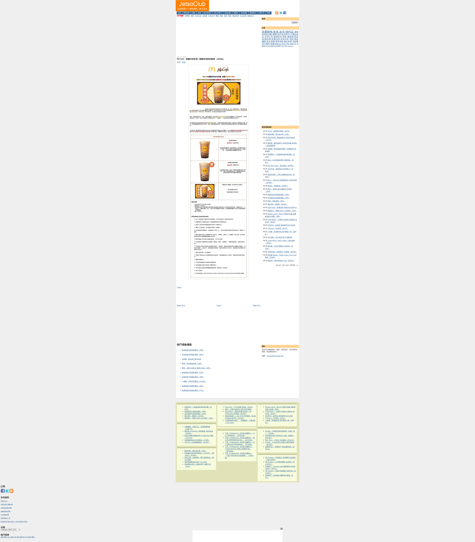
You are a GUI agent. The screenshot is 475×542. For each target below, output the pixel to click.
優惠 (2, 537)
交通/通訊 (244, 13)
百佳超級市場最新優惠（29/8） (279, 198)
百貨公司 (211, 16)
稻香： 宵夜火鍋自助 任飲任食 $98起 (238, 409)
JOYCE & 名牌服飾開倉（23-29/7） (197, 442)
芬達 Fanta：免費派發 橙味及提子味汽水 (282, 207)
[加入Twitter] (280, 14)
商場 (284, 44)
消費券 (187, 16)
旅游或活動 (267, 34)
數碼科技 (253, 13)
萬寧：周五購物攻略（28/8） (192, 364)
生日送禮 (243, 16)
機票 (217, 16)
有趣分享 (261, 13)
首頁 (179, 13)
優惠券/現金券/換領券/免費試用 (280, 38)
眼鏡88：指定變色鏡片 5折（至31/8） (281, 261)
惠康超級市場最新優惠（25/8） (193, 386)
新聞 (273, 41)
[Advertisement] (254, 5)
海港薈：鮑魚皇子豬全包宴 (191, 359)
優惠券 (236, 13)
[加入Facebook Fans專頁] (284, 14)
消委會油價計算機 (6, 508)
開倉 (221, 16)
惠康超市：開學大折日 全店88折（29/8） (282, 211)
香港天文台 (4, 501)
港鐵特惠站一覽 (5, 518)
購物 (193, 13)
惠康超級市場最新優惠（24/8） (193, 372)
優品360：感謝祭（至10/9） (278, 204)
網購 (275, 34)
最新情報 (187, 13)
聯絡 (268, 13)
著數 (5, 537)
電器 (225, 16)
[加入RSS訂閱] (276, 14)
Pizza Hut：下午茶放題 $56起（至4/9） (239, 407)
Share (179, 287)
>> (297, 265)
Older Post (256, 305)
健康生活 (250, 16)
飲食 (199, 13)
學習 (286, 46)
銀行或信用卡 (283, 34)
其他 (268, 41)
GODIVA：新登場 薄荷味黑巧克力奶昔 (281, 225)
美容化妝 (198, 16)
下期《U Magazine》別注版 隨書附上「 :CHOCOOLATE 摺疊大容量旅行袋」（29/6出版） (239, 449)
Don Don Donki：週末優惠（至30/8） (281, 166)
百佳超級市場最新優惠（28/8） (193, 354)
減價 (12, 537)
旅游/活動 (228, 13)
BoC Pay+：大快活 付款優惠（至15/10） (280, 440)
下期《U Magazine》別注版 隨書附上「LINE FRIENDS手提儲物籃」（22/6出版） (239, 455)
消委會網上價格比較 (7, 504)
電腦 (272, 44)
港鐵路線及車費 (5, 511)
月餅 (288, 44)
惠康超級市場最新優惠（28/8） (193, 350)
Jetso (8, 537)
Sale (25, 537)
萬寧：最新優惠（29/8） (276, 201)
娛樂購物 (267, 31)
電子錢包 (266, 44)
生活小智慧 (270, 46)
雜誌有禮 (235, 16)
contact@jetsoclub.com (275, 356)
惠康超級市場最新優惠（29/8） (279, 195)
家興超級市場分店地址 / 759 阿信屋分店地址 (14, 521)
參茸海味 (279, 41)
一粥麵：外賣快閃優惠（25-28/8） (194, 381)
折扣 (15, 537)
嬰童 (229, 16)
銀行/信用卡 (218, 13)
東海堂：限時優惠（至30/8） (278, 186)
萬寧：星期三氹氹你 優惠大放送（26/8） (196, 368)
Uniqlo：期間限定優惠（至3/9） (279, 131)
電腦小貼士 (291, 46)
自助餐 (204, 16)
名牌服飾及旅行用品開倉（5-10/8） (197, 440)
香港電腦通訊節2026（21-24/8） (196, 462)
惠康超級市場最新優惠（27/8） (193, 390)
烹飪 (282, 46)
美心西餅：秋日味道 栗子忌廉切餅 (280, 237)
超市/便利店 (207, 13)
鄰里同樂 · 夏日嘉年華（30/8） (279, 134)
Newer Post (181, 305)
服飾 (192, 16)
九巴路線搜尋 (5, 514)
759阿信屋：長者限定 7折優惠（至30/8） (282, 252)
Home (219, 305)
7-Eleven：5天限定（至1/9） (278, 228)
